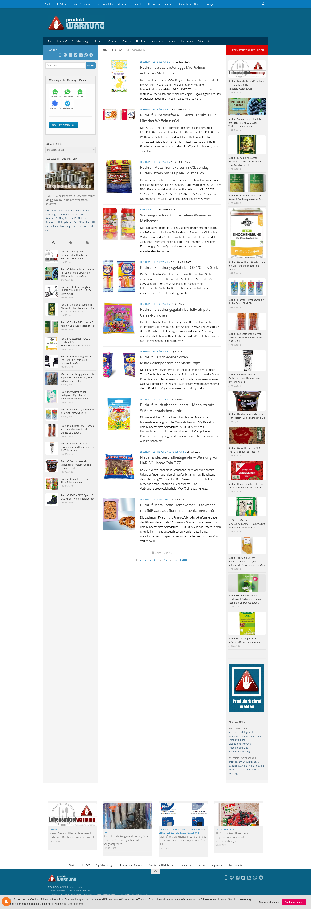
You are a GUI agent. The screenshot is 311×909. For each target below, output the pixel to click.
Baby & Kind (61, 4)
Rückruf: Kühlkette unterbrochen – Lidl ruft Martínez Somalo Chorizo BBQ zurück (77, 429)
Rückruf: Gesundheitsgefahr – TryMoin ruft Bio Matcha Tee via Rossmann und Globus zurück (244, 599)
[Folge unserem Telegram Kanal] (91, 55)
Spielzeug (108, 832)
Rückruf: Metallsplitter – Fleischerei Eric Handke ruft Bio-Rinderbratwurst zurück (77, 255)
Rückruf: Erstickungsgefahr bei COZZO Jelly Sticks (179, 267)
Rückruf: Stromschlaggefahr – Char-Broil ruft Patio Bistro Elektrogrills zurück (76, 360)
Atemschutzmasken (169, 829)
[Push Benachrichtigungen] (6, 901)
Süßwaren (163, 62)
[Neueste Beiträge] (53, 243)
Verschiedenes (166, 833)
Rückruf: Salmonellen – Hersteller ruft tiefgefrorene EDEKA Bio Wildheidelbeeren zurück (78, 273)
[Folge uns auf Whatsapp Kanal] (86, 55)
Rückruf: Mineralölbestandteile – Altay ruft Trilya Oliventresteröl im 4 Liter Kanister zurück (78, 308)
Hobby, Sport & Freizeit (160, 4)
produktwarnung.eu (238, 728)
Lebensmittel (104, 4)
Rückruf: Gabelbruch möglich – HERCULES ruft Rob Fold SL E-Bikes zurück (76, 290)
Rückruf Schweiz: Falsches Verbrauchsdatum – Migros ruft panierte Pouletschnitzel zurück (246, 561)
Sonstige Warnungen (192, 829)
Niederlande (164, 451)
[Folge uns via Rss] (81, 55)
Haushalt (136, 4)
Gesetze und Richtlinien (134, 41)
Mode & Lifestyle (82, 4)
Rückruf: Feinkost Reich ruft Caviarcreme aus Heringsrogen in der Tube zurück (77, 447)
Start (47, 4)
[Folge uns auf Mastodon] (65, 55)
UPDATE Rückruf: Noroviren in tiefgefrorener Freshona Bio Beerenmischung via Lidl (231, 837)
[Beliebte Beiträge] (70, 243)
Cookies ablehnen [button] (269, 902)
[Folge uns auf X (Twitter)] (76, 55)
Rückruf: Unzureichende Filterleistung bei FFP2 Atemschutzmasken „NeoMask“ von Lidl (183, 840)
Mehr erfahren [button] (76, 904)
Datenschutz (203, 41)
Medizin (122, 4)
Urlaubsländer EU (187, 4)
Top (232, 829)
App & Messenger (81, 41)
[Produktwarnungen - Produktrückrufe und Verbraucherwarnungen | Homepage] (76, 23)
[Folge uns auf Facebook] (70, 55)
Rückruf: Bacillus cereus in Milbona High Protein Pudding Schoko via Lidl (76, 465)
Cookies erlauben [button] (294, 902)
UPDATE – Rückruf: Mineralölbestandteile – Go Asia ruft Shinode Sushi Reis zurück (246, 524)
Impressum (187, 41)
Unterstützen (157, 41)
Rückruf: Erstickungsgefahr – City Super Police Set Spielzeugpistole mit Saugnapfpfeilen (77, 377)
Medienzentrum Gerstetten (79, 891)
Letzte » (184, 559)
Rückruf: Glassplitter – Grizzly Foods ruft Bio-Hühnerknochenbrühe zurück (75, 342)
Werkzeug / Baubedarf (187, 833)
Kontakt (173, 41)
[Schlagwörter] (87, 243)
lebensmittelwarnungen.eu (242, 757)
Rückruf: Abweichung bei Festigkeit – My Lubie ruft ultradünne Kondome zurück (75, 395)
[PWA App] (60, 55)
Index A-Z (62, 41)
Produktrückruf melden (106, 41)
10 (165, 559)
